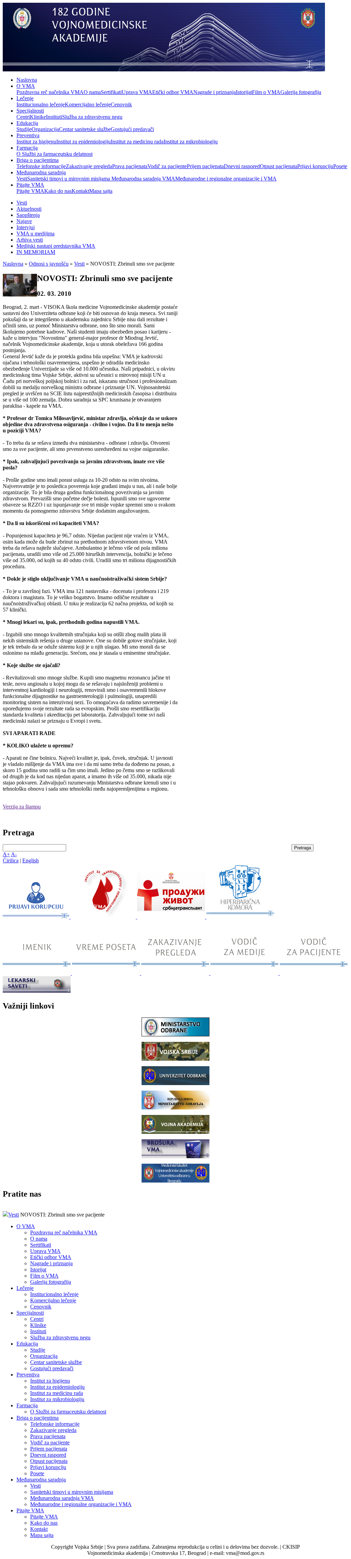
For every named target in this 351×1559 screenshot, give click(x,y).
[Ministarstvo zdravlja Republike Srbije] (175, 1107)
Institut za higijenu (36, 141)
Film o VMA (266, 92)
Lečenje (25, 98)
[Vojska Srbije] (175, 1059)
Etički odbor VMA (172, 92)
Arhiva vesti (29, 240)
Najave (24, 221)
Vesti (21, 179)
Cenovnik (121, 104)
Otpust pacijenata (278, 166)
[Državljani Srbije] (175, 973)
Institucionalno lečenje (40, 104)
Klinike (38, 117)
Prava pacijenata (129, 166)
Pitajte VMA (30, 185)
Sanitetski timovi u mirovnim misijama (69, 179)
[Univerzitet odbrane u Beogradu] (175, 1083)
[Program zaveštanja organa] (171, 917)
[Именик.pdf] (37, 973)
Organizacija (45, 129)
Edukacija (27, 123)
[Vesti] (104, 917)
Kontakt (80, 191)
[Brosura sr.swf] (175, 1156)
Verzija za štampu (22, 807)
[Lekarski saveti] (37, 991)
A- (14, 854)
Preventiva (27, 135)
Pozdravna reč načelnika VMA (50, 92)
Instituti (54, 117)
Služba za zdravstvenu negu (92, 117)
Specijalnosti (30, 111)
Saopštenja (28, 215)
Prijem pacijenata (205, 166)
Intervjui (25, 227)
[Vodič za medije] (245, 973)
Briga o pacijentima (37, 160)
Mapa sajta (100, 191)
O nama (92, 92)
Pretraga (302, 847)
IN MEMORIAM (35, 252)
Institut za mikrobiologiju (191, 141)
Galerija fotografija (300, 92)
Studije (24, 129)
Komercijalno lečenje (88, 104)
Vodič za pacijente (167, 166)
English (30, 860)
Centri (23, 117)
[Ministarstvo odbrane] (175, 1034)
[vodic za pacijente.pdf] (314, 973)
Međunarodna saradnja (41, 172)
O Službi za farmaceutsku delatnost (54, 154)
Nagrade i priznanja (214, 92)
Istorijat (244, 92)
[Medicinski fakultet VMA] (175, 1181)
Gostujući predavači (132, 129)
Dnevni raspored (242, 166)
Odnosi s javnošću (49, 264)
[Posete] (106, 973)
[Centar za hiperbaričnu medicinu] (240, 917)
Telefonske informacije (41, 166)
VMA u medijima (35, 233)
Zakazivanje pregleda (89, 166)
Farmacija (27, 148)
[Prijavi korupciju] (37, 917)
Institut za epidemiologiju (83, 141)
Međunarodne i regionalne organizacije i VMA (226, 179)
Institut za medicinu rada (137, 141)
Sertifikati (111, 92)
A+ (6, 854)
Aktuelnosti (28, 209)
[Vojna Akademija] (175, 1132)
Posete (340, 166)
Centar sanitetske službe (85, 129)
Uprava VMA (137, 92)
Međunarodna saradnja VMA (143, 179)
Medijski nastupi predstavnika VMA (55, 246)
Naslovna (26, 80)
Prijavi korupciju (315, 166)
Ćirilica (11, 860)
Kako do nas (58, 191)
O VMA (25, 86)
